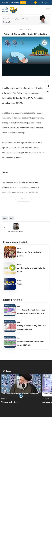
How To (19, 248)
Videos (7, 371)
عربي (47, 2)
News (18, 306)
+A (47, 86)
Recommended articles (16, 242)
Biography (7, 22)
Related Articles (12, 299)
